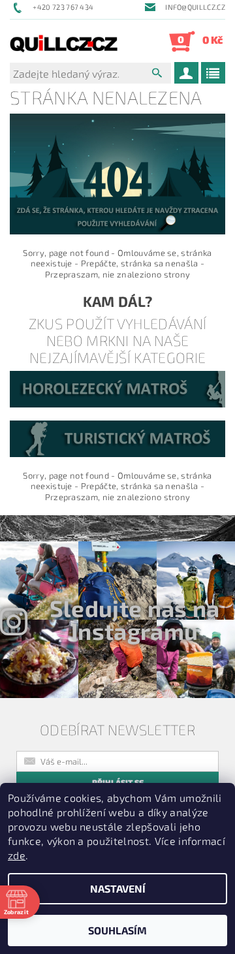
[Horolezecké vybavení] (117, 388)
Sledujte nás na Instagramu (135, 619)
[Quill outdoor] (64, 41)
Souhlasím (117, 930)
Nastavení (118, 888)
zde (16, 855)
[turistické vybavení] (117, 437)
